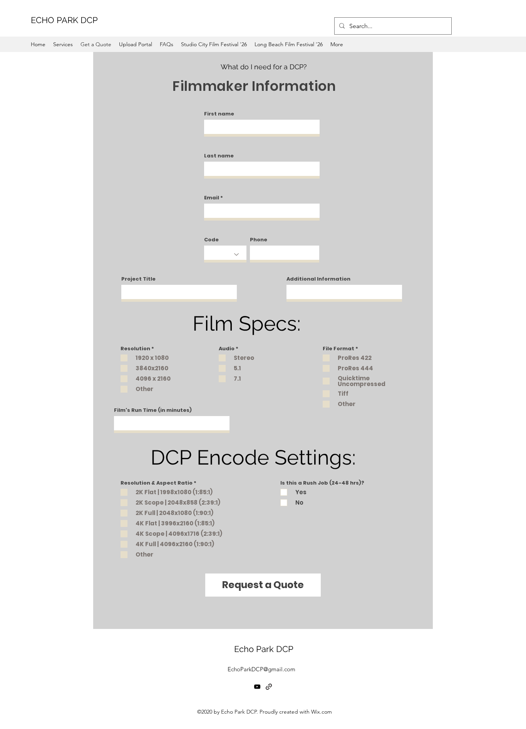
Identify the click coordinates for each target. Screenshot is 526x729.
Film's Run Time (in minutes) (153, 410)
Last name (219, 155)
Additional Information (318, 278)
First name (219, 113)
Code (211, 239)
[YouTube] (257, 687)
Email (211, 197)
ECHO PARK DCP (64, 20)
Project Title (138, 278)
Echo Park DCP (263, 649)
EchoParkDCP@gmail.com (261, 669)
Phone (258, 239)
